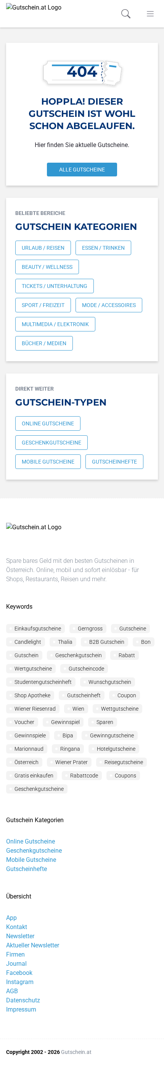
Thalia (65, 642)
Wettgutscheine (119, 709)
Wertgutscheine (33, 669)
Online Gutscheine (30, 841)
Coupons (125, 775)
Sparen (104, 722)
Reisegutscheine (124, 762)
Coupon (126, 695)
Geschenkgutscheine (39, 789)
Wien (78, 709)
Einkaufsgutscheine (37, 628)
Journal (16, 963)
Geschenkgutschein (78, 655)
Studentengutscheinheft (43, 682)
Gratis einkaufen (33, 775)
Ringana (70, 749)
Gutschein (26, 655)
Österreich (26, 762)
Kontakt (16, 927)
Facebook (19, 972)
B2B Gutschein (106, 642)
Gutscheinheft (84, 695)
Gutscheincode (86, 669)
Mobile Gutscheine (31, 859)
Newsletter (20, 936)
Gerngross (90, 628)
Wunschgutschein (109, 682)
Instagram (20, 982)
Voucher (24, 722)
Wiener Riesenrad (35, 709)
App (11, 917)
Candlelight (27, 642)
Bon (146, 642)
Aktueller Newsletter (32, 945)
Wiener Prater (71, 762)
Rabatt (127, 655)
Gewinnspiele (30, 735)
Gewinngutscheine (112, 735)
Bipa (68, 735)
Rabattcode (84, 775)
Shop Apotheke (32, 695)
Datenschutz (23, 1000)
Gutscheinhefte (26, 869)
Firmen (15, 954)
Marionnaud (28, 749)
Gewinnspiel (65, 722)
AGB (12, 991)
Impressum (21, 1009)
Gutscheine (132, 628)
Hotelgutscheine (116, 749)
